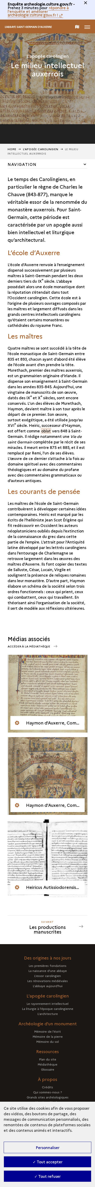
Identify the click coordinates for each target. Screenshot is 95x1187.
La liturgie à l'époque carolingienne (47, 1008)
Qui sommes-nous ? (47, 1092)
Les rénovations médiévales (47, 981)
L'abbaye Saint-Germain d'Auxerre (28, 27)
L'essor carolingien (47, 976)
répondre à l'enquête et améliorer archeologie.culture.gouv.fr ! (38, 11)
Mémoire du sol (47, 1041)
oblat (46, 430)
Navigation (22, 164)
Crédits (47, 1087)
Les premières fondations (47, 965)
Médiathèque (47, 1064)
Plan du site (47, 1059)
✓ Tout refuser (47, 1176)
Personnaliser (47, 1147)
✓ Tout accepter (47, 1161)
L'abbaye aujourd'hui (47, 986)
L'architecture (47, 1014)
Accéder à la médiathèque (29, 646)
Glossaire (47, 1069)
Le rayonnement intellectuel (47, 1003)
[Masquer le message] (85, 3)
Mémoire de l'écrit (47, 1031)
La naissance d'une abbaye (47, 971)
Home (12, 149)
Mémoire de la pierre (48, 1036)
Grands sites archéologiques (47, 1097)
